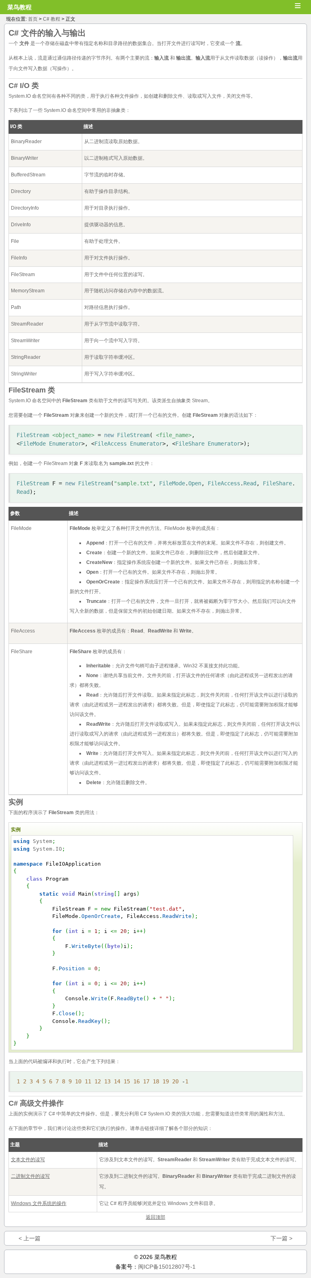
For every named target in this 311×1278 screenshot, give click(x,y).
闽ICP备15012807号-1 (167, 1266)
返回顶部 (155, 1217)
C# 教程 (51, 19)
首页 (33, 19)
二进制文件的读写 (30, 1176)
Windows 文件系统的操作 (38, 1203)
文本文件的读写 (28, 1159)
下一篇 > (281, 1238)
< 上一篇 (29, 1238)
